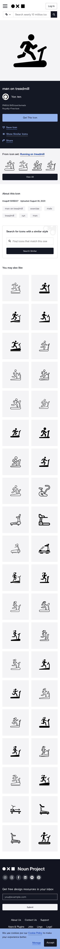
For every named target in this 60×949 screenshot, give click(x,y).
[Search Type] (8, 14)
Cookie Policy (35, 933)
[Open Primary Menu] (5, 6)
